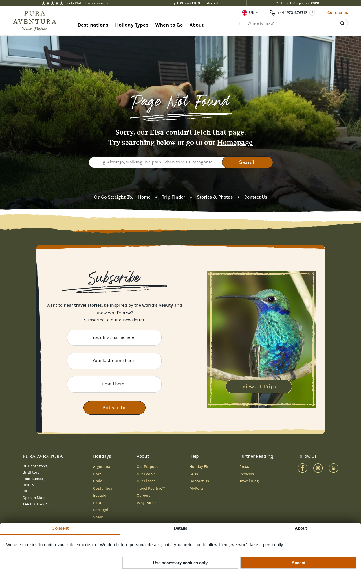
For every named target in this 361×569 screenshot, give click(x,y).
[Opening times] (312, 13)
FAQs (194, 474)
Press (244, 467)
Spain (98, 517)
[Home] (36, 21)
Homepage (235, 142)
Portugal (100, 510)
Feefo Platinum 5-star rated (87, 3)
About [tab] (301, 528)
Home (144, 197)
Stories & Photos (215, 197)
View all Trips (259, 386)
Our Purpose (147, 467)
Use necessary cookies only (180, 562)
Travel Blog (249, 481)
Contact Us (255, 197)
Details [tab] (181, 528)
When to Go (169, 25)
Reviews (246, 474)
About (197, 25)
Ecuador (100, 495)
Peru (97, 503)
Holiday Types (131, 25)
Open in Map (34, 498)
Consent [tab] (60, 528)
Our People (146, 474)
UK (251, 12)
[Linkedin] (333, 468)
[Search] (342, 23)
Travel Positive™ (151, 488)
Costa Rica (102, 488)
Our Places (146, 481)
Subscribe (114, 407)
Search (247, 162)
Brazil (98, 474)
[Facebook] (302, 468)
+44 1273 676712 (292, 12)
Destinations (93, 25)
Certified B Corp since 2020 (297, 3)
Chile (97, 481)
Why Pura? (146, 503)
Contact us (337, 12)
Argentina (101, 467)
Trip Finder (173, 197)
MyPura (196, 488)
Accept (298, 562)
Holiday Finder (202, 467)
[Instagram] (318, 468)
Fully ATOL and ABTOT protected (192, 3)
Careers (143, 495)
